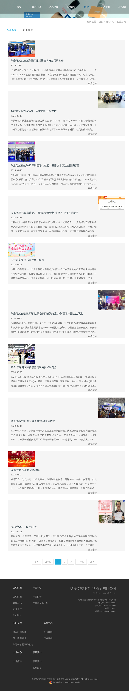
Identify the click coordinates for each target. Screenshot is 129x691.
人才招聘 (17, 661)
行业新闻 (28, 30)
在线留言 (37, 667)
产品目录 (37, 596)
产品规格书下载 (40, 602)
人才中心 (105, 6)
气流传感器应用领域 (23, 644)
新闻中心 (88, 6)
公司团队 (17, 615)
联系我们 (122, 6)
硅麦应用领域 (19, 631)
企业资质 (17, 608)
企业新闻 (11, 30)
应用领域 (71, 6)
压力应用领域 (19, 638)
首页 (19, 6)
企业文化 (17, 602)
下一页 (81, 561)
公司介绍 (36, 6)
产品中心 (53, 6)
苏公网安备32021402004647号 (66, 682)
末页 (92, 561)
